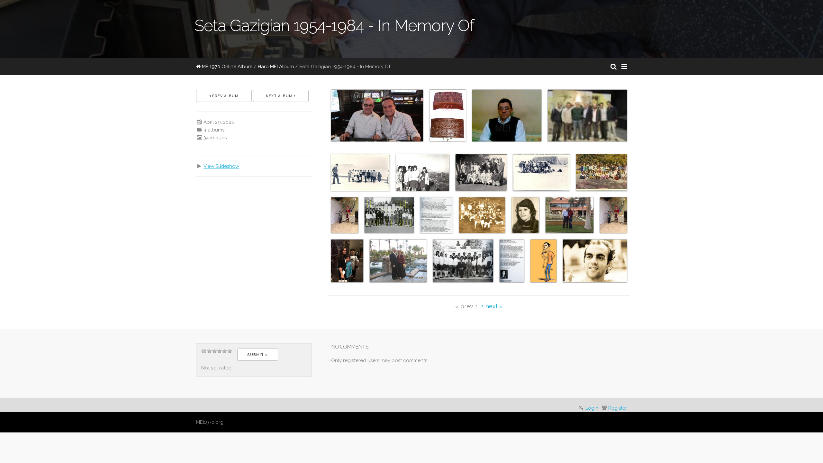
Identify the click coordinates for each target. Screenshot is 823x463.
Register (617, 408)
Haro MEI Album (276, 66)
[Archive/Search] (613, 66)
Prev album (225, 96)
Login (591, 408)
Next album (280, 96)
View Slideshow (221, 166)
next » (493, 306)
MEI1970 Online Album (226, 66)
